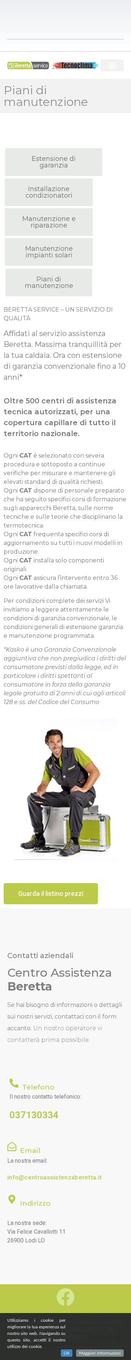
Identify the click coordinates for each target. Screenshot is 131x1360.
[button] (112, 65)
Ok (67, 1353)
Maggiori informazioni (100, 1353)
